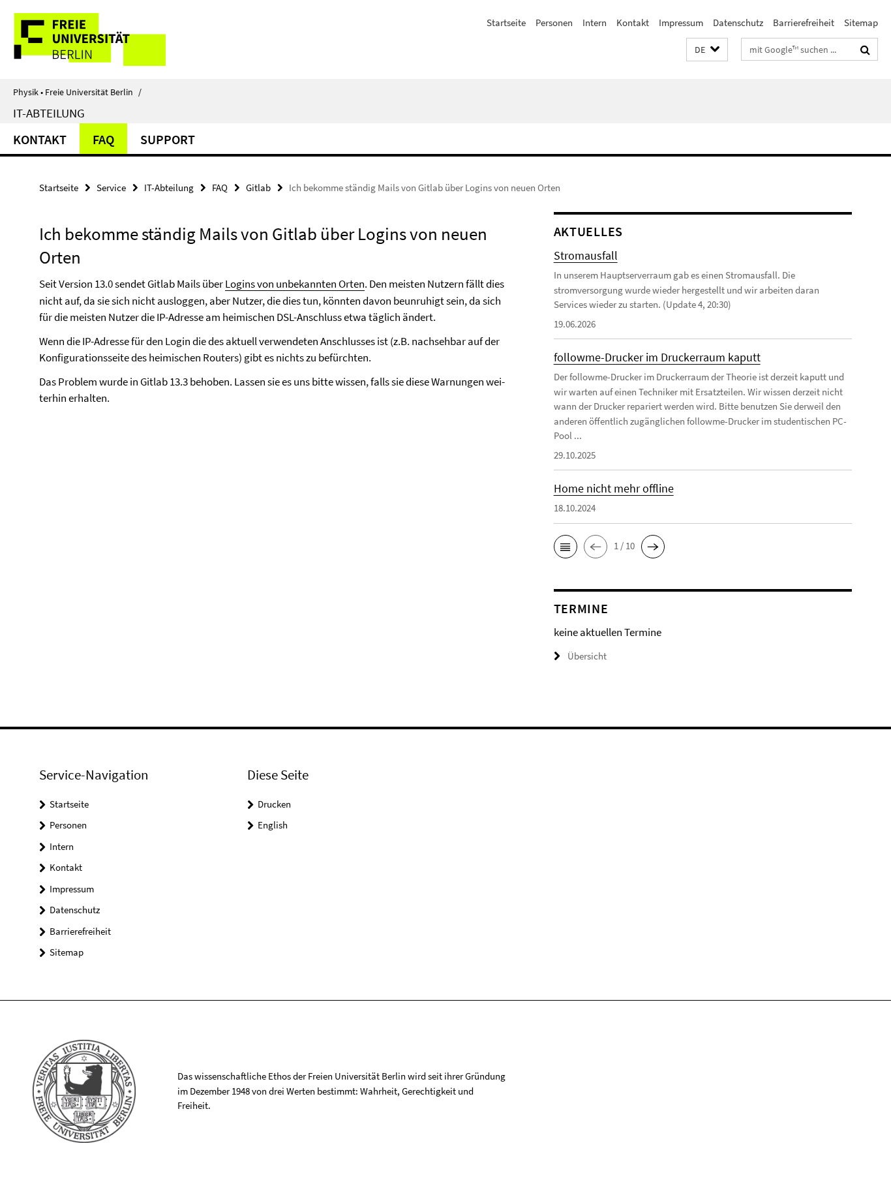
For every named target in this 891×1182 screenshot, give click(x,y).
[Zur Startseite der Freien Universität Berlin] (109, 39)
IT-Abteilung (49, 113)
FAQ (103, 139)
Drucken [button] (274, 804)
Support (167, 139)
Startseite (506, 22)
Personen (554, 22)
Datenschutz (738, 22)
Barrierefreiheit (803, 22)
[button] (707, 50)
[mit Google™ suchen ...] (865, 49)
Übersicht (587, 656)
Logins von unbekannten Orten (295, 284)
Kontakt (632, 22)
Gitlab (258, 187)
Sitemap (861, 22)
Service (111, 187)
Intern (594, 22)
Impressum (681, 22)
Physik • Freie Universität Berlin (77, 92)
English (273, 825)
